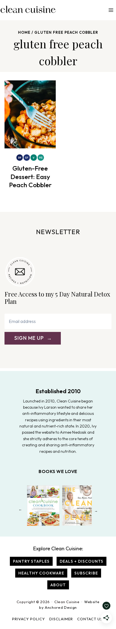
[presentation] (30, 114)
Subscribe (86, 573)
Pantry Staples (31, 561)
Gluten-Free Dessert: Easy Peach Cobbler (30, 176)
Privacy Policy (28, 619)
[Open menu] (111, 10)
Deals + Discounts (81, 561)
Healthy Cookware (41, 573)
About (58, 584)
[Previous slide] (20, 510)
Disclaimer (61, 619)
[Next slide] (95, 510)
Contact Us (89, 619)
